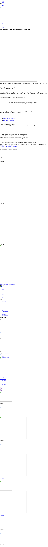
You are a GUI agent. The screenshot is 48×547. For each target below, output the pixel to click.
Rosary (1, 387)
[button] (24, 3)
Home (2, 4)
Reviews (3, 377)
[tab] (24, 387)
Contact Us (3, 290)
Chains (1, 390)
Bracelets (1, 389)
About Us (3, 1)
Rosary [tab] (1, 406)
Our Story (3, 22)
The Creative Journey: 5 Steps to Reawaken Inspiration (9, 118)
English (3, 356)
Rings (1, 388)
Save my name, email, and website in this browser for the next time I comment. (10, 160)
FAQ (2, 305)
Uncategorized (3, 31)
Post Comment (2, 161)
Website (1, 158)
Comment (1, 154)
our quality (3, 369)
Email (1, 157)
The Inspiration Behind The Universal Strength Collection (10, 119)
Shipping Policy (4, 304)
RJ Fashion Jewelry (7, 353)
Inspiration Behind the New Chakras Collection (8, 120)
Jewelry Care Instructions (5, 308)
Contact (3, 374)
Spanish (4, 357)
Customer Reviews (4, 301)
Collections (3, 2)
